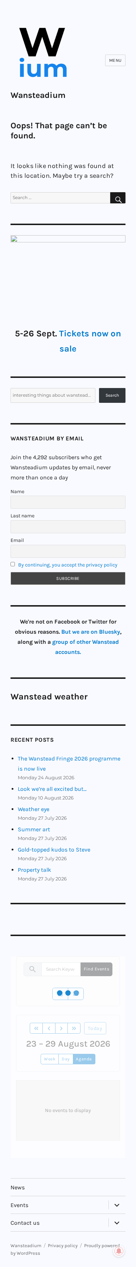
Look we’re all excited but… (52, 788)
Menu (115, 60)
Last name (22, 516)
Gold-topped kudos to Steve (54, 849)
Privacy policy (63, 1245)
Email (17, 540)
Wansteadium (38, 95)
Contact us (25, 1222)
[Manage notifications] (119, 1251)
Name (17, 491)
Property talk (34, 869)
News (18, 1187)
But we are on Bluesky (90, 631)
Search (112, 395)
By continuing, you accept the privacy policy (68, 565)
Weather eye (33, 809)
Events (19, 1205)
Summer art (34, 829)
